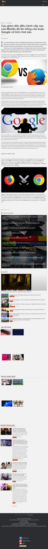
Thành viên (45, 1)
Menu (3, 4)
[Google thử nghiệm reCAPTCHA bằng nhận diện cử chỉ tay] (18, 360)
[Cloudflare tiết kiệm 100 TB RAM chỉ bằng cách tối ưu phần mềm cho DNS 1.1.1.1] (18, 389)
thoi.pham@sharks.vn (23, 524)
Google (5, 209)
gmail (8, 209)
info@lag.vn (26, 522)
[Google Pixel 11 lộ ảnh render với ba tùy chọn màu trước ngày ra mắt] (6, 363)
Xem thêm (15, 506)
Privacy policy (30, 514)
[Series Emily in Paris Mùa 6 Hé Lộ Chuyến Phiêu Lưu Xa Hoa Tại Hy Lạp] (18, 411)
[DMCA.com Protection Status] (23, 546)
